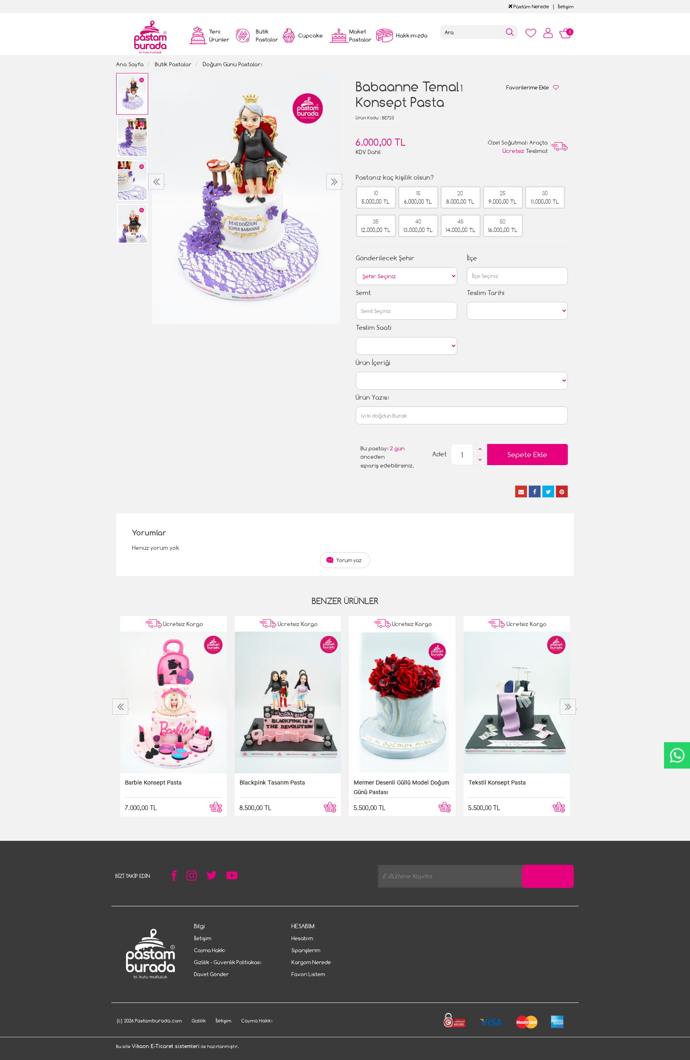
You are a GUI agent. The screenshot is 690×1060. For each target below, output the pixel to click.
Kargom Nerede (311, 962)
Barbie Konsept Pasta (153, 782)
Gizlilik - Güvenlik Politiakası (228, 962)
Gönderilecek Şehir (385, 258)
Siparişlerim (305, 950)
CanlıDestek (677, 755)
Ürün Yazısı (372, 397)
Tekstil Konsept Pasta (497, 782)
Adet (439, 454)
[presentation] (157, 182)
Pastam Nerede (530, 7)
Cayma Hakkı (210, 950)
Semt (363, 293)
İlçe (472, 258)
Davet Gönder (211, 974)
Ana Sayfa (130, 64)
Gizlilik (199, 1021)
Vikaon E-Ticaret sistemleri (166, 1046)
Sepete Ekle (527, 454)
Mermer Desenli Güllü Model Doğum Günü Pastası (401, 787)
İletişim (566, 7)
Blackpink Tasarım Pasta (272, 782)
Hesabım (302, 938)
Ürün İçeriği (373, 363)
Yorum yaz (349, 560)
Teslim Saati (374, 327)
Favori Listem (308, 974)
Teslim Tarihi (486, 293)
